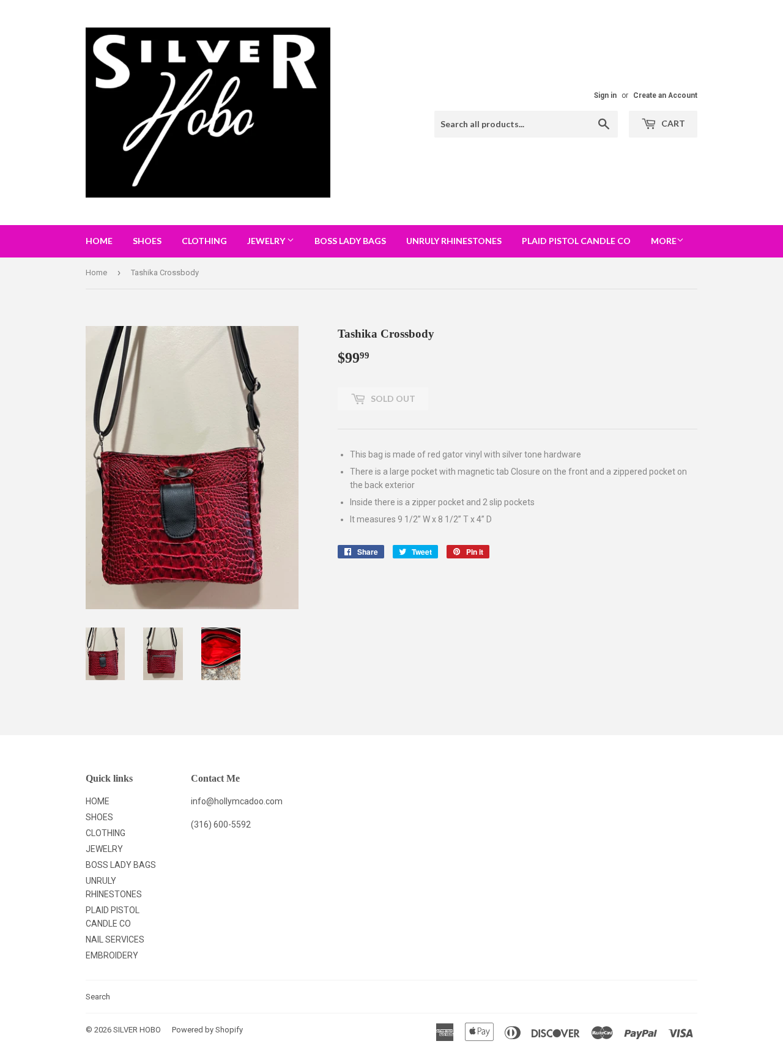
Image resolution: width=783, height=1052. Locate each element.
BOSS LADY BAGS (350, 240)
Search (98, 996)
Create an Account (665, 95)
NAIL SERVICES (115, 939)
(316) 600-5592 (221, 824)
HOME (99, 240)
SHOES (147, 240)
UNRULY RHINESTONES (454, 240)
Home (96, 272)
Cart (672, 123)
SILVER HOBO (137, 1029)
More (664, 240)
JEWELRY (267, 240)
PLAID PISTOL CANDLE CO (576, 240)
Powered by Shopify (207, 1029)
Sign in (605, 95)
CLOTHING (204, 240)
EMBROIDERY (112, 955)
